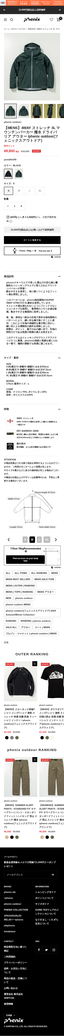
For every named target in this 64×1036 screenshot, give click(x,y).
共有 (6, 642)
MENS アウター (45, 592)
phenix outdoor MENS (18, 604)
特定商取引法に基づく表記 (15, 948)
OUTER (22, 29)
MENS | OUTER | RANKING (20, 585)
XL (40, 190)
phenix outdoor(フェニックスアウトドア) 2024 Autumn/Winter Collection (31, 612)
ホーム (7, 29)
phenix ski (10, 892)
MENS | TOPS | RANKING (19, 592)
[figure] (9, 539)
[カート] (58, 19)
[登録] (52, 875)
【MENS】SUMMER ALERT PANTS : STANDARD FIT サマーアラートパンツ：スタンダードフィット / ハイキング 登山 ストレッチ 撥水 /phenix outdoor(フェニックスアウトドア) (20, 816)
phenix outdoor (12, 122)
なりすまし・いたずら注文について (46, 921)
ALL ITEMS (21, 573)
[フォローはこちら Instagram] (53, 950)
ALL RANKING (39, 573)
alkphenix (9, 925)
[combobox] (32, 539)
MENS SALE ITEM (44, 579)
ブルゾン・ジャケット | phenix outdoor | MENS (31, 633)
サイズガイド (42, 904)
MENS (14, 29)
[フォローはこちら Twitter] (46, 950)
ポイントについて (44, 898)
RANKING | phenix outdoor (36, 621)
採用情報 (8, 1004)
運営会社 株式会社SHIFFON (13, 996)
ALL (8, 573)
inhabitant (9, 931)
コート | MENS (42, 627)
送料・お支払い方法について (15, 970)
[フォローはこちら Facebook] (39, 950)
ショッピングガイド (45, 892)
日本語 (9, 1015)
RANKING (11, 621)
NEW (8, 598)
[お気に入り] (51, 19)
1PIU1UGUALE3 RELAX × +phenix (13, 917)
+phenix (8, 898)
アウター (25, 627)
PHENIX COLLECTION (16, 909)
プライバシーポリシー (15, 962)
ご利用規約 (9, 956)
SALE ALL (11, 627)
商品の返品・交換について (15, 980)
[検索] (11, 19)
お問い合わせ (11, 988)
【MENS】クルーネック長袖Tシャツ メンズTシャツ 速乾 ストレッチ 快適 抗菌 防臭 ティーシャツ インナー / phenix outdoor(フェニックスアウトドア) (20, 718)
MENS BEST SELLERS (18, 579)
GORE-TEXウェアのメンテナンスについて (47, 911)
